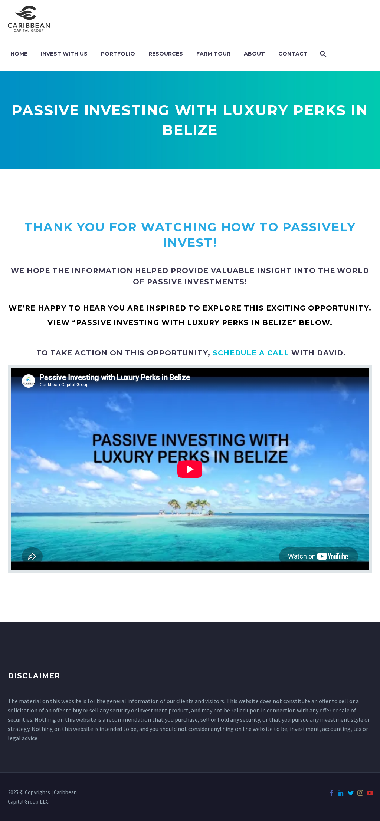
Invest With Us (64, 53)
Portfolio (118, 53)
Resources (165, 53)
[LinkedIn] (341, 793)
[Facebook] (331, 793)
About (254, 53)
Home (18, 53)
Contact (293, 53)
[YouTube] (370, 793)
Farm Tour (213, 53)
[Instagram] (360, 793)
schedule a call (251, 353)
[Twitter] (351, 793)
